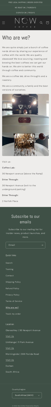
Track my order (13, 314)
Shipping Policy (13, 282)
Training (9, 269)
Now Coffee (21, 406)
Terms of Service (14, 301)
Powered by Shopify (32, 406)
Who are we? (12, 307)
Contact (10, 275)
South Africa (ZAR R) (24, 395)
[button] (3, 23)
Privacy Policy (12, 294)
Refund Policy (12, 288)
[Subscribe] (42, 245)
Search (9, 263)
